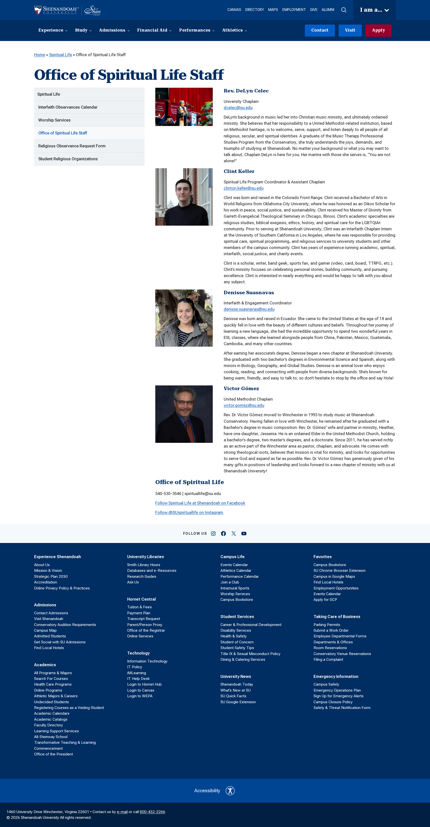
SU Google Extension (238, 702)
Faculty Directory (48, 725)
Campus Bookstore (236, 599)
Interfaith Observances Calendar (68, 107)
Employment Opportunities (336, 588)
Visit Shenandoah (48, 619)
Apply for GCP (325, 599)
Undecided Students (51, 702)
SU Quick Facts (233, 696)
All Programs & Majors (53, 673)
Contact (319, 30)
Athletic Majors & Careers (56, 696)
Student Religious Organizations (68, 158)
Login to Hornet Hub (144, 684)
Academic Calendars (51, 713)
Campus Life (232, 556)
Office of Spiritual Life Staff (62, 132)
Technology (138, 653)
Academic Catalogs (50, 719)
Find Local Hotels (49, 648)
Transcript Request (143, 619)
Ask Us (133, 582)
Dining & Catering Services (242, 659)
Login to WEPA (140, 696)
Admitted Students (50, 636)
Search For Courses (51, 678)
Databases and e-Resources (151, 570)
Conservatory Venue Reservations (342, 654)
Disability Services (235, 630)
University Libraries (145, 556)
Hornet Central (141, 599)
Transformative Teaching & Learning (65, 742)
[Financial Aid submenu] (170, 30)
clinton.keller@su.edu (244, 188)
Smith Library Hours (143, 565)
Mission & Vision (48, 570)
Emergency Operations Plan (337, 690)
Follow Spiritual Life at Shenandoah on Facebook (200, 502)
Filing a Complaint (328, 659)
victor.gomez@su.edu (244, 405)
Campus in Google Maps (334, 576)
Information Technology (147, 661)
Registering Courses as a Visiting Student (69, 707)
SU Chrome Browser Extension (340, 570)
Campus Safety (326, 684)
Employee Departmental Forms (340, 636)
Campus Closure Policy (333, 702)
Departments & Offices (333, 642)
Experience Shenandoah (57, 556)
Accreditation (45, 582)
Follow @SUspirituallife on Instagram (189, 512)
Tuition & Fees (139, 607)
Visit (350, 30)
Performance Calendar (239, 576)
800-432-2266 (152, 812)
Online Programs (48, 690)
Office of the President (53, 754)
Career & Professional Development (250, 624)
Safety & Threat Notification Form (342, 707)
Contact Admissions (51, 613)
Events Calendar (234, 565)
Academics (45, 664)
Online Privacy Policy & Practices (62, 588)
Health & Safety (233, 636)
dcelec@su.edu (238, 107)
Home (39, 54)
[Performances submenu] (213, 30)
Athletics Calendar (235, 570)
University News (235, 676)
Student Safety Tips (237, 648)
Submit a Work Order (331, 630)
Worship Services (54, 120)
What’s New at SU (235, 690)
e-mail (122, 812)
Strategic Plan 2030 (51, 576)
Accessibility (207, 790)
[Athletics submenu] (246, 30)
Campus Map (45, 630)
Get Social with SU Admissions (60, 642)
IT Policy (134, 667)
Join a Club (229, 582)
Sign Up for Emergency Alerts (339, 696)
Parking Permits (327, 624)
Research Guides (141, 576)
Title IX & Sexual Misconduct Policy (250, 654)
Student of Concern (237, 642)
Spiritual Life (60, 54)
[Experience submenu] (66, 30)
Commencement (48, 748)
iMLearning (136, 673)
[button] (343, 10)
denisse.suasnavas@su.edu (249, 309)
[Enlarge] (206, 94)
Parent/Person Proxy (144, 624)
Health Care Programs (53, 684)
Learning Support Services (56, 731)
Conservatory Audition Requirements (65, 624)
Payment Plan (138, 613)
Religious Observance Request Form (72, 145)
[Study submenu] (90, 30)
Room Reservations (330, 648)
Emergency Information (336, 676)
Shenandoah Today (236, 684)
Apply (378, 30)
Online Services (140, 636)
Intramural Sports (234, 588)
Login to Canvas (140, 690)
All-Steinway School (50, 737)
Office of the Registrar (146, 630)
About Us (42, 565)
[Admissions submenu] (128, 30)
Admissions (45, 604)
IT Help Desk (138, 678)
